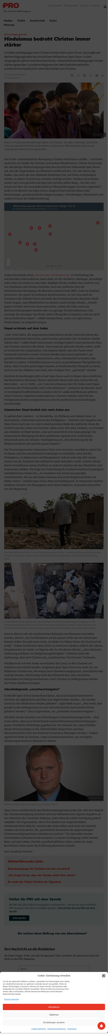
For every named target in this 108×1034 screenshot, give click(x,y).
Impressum (72, 1029)
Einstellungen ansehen (54, 1022)
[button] (103, 975)
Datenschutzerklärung (56, 1029)
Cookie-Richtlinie (38, 1029)
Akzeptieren (54, 1007)
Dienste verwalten (11, 999)
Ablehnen (54, 1014)
